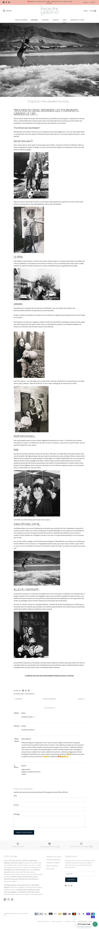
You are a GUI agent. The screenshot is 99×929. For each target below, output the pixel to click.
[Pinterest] (9, 2)
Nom (15, 796)
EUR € (92, 2)
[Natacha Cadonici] (49, 11)
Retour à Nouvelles (49, 699)
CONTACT (56, 20)
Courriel (16, 805)
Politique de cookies (53, 863)
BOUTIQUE (34, 20)
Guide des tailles (52, 866)
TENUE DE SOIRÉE (21, 20)
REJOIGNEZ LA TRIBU (77, 20)
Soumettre (71, 880)
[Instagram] (6, 2)
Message (17, 814)
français (85, 2)
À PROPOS (45, 20)
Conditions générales (54, 859)
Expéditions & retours (54, 857)
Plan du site (50, 869)
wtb (5, 915)
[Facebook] (3, 2)
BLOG (64, 20)
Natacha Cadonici (12, 913)
